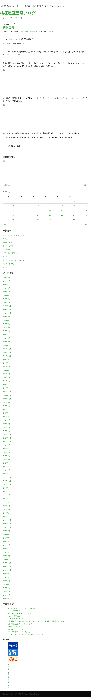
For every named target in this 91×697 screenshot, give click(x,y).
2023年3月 (6, 424)
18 (86, 210)
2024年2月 (6, 384)
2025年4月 (6, 334)
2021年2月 (6, 513)
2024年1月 (6, 388)
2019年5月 (6, 588)
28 (38, 219)
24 (74, 215)
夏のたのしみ (7, 256)
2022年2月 (6, 470)
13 (25, 210)
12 (13, 210)
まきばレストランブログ (16, 629)
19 (13, 215)
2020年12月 (7, 520)
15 (50, 210)
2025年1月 (6, 345)
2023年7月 (6, 409)
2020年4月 (6, 548)
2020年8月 (6, 534)
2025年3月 (6, 338)
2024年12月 (7, 349)
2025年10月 (7, 313)
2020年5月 (6, 545)
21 (38, 215)
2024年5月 (6, 374)
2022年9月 (6, 445)
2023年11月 (7, 395)
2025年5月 (6, 331)
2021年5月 (6, 502)
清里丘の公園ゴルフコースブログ (19, 632)
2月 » (85, 224)
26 (13, 219)
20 (25, 215)
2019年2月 (6, 598)
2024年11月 (7, 352)
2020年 (11, 18)
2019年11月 (7, 566)
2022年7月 (6, 452)
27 (25, 219)
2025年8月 (6, 320)
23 (62, 215)
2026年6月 (6, 284)
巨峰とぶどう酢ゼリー (10, 242)
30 (62, 219)
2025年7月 (6, 324)
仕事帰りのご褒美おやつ (11, 253)
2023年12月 (7, 391)
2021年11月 (7, 481)
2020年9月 (6, 531)
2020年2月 (6, 555)
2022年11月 (7, 438)
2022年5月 (6, 459)
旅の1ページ (7, 249)
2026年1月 (6, 302)
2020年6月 (6, 541)
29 (50, 219)
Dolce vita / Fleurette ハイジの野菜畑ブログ (23, 613)
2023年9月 (6, 402)
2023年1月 (6, 431)
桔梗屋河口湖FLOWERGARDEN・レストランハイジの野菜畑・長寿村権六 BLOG (36, 621)
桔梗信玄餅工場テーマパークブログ (20, 624)
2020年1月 (6, 559)
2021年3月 (6, 509)
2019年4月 (6, 591)
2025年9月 (6, 316)
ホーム (5, 18)
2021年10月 (7, 484)
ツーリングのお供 (9, 246)
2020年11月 (7, 523)
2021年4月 (6, 506)
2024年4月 (6, 377)
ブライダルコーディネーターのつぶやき (21, 608)
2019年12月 (7, 563)
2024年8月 (6, 363)
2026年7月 (6, 281)
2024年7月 (6, 366)
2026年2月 (6, 299)
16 (62, 210)
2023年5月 (6, 416)
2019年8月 (6, 577)
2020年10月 (7, 527)
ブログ (51, 32)
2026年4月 (6, 291)
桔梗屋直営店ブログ (14, 626)
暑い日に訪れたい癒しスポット (13, 260)
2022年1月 (6, 473)
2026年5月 (6, 288)
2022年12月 (7, 434)
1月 (16, 18)
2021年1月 (6, 516)
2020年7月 (6, 538)
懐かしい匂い (7, 239)
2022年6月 (6, 456)
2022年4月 (6, 463)
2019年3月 (6, 595)
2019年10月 (7, 570)
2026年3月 (6, 295)
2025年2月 (6, 341)
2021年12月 (7, 477)
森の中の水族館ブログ (15, 618)
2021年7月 (6, 495)
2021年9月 (6, 488)
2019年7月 (6, 580)
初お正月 (8, 27)
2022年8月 (6, 448)
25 (86, 215)
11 (86, 206)
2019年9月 (6, 573)
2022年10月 (7, 441)
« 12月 (6, 224)
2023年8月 (6, 406)
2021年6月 (6, 498)
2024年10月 (7, 356)
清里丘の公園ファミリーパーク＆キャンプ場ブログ (25, 634)
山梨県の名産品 (8, 264)
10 (74, 206)
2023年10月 (7, 399)
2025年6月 (6, 327)
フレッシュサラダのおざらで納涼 (14, 235)
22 (50, 215)
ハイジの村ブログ (14, 611)
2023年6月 (6, 413)
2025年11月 (7, 309)
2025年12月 (7, 306)
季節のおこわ (7, 267)
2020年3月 (6, 552)
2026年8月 (6, 277)
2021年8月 (6, 491)
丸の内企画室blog (14, 616)
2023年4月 (6, 420)
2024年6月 (6, 370)
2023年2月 (6, 427)
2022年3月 (6, 466)
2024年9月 (6, 359)
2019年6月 (6, 584)
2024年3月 (6, 381)
